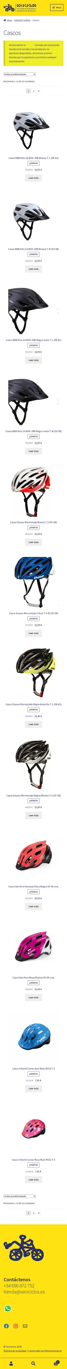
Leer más (33, 177)
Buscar (33, 1363)
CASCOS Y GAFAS (22, 20)
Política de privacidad (15, 1350)
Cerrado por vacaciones (47, 45)
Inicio (9, 20)
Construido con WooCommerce (45, 1350)
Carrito (51, 1361)
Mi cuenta (11, 1363)
